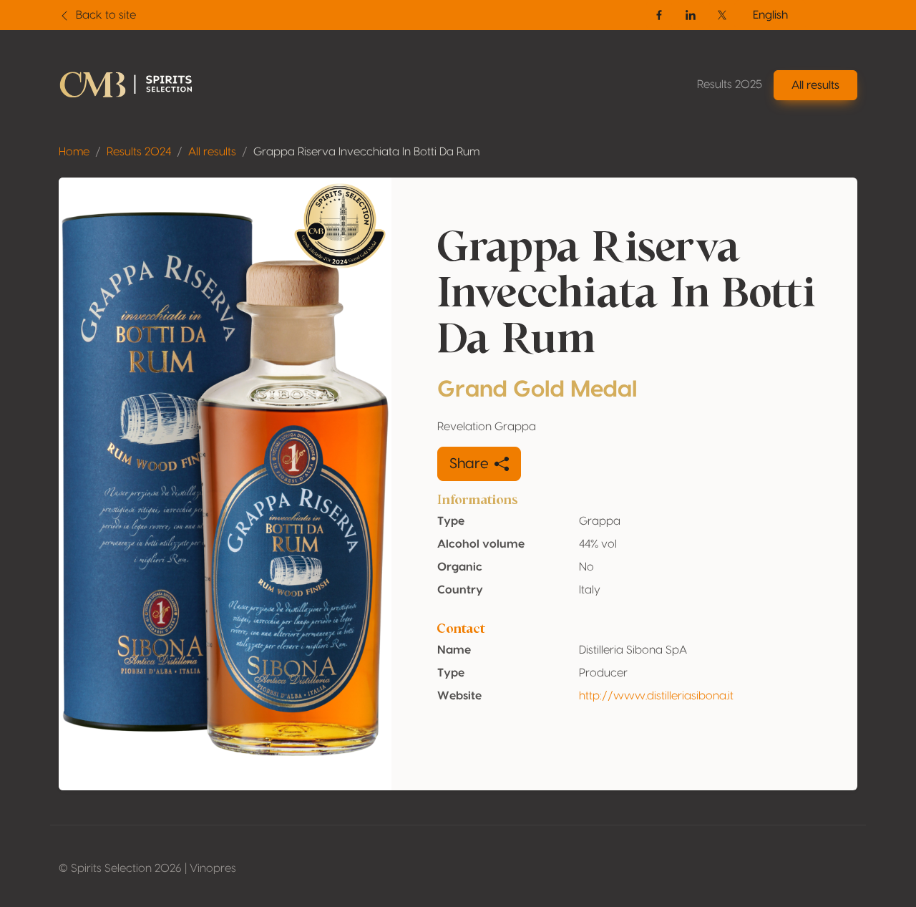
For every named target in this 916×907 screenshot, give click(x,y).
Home (74, 151)
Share (469, 464)
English (770, 15)
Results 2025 (729, 84)
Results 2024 (139, 151)
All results (212, 151)
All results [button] (815, 85)
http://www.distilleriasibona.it (656, 696)
